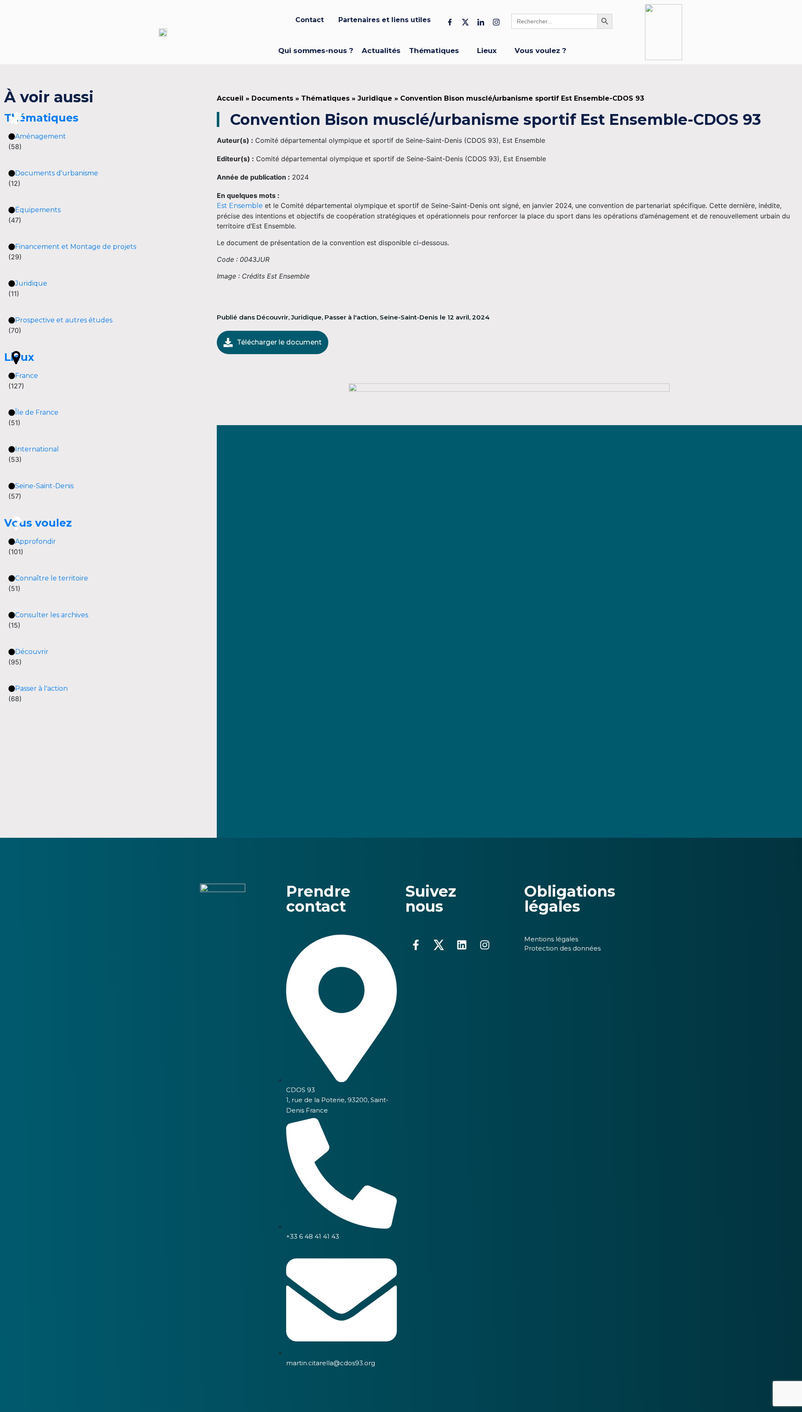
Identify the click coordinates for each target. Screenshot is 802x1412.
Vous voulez (38, 523)
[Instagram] (484, 945)
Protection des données (562, 948)
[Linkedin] (461, 945)
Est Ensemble (240, 206)
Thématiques (41, 118)
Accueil (230, 98)
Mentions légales (551, 939)
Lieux (19, 357)
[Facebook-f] (415, 945)
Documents (272, 98)
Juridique (375, 98)
